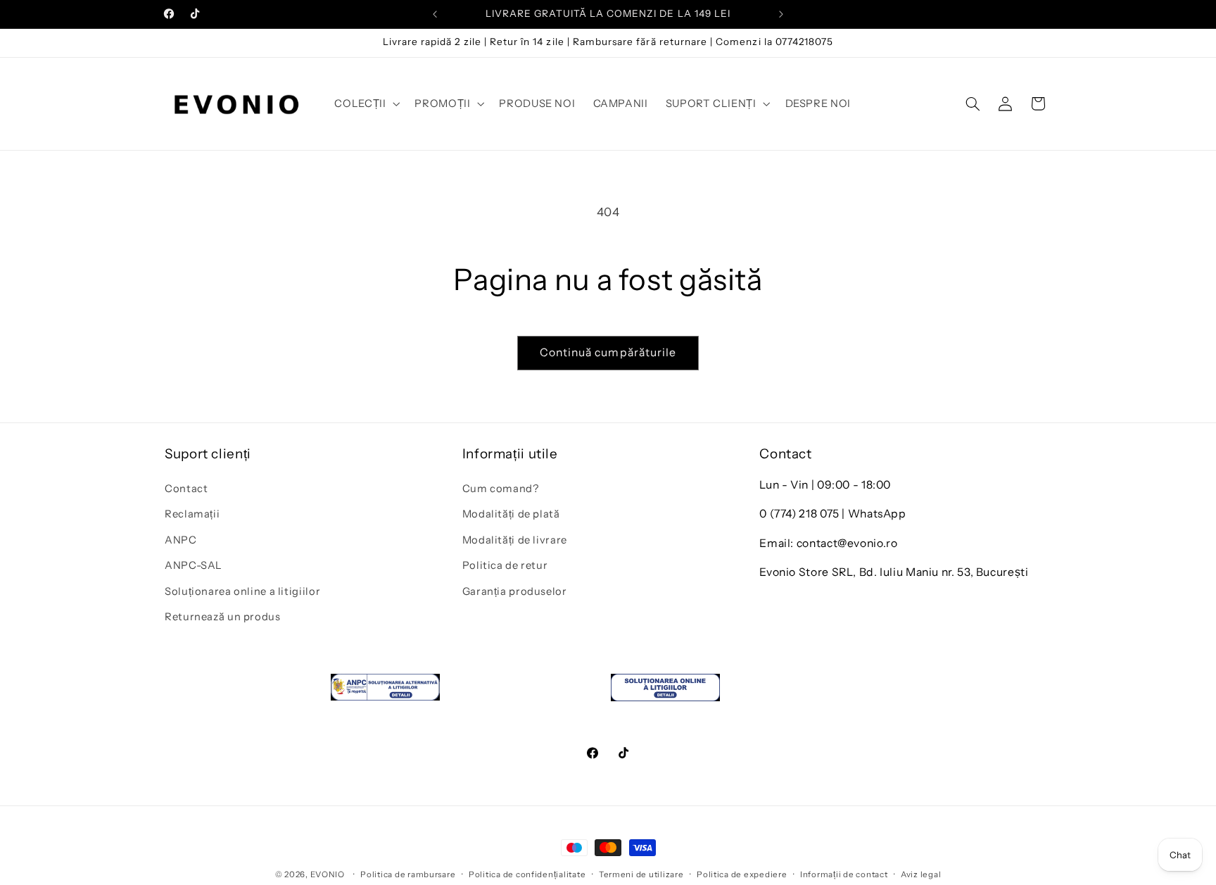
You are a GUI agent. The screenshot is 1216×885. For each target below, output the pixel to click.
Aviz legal (921, 874)
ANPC (181, 539)
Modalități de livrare (514, 539)
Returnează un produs (223, 616)
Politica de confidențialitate (527, 874)
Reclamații (192, 514)
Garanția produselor (514, 590)
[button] (366, 103)
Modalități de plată (511, 514)
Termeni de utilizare (641, 874)
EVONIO (327, 874)
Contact (186, 488)
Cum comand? (500, 488)
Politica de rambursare (407, 874)
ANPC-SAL (193, 565)
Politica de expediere (742, 874)
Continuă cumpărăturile (608, 352)
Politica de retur (505, 565)
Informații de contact (843, 874)
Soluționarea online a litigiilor (242, 590)
